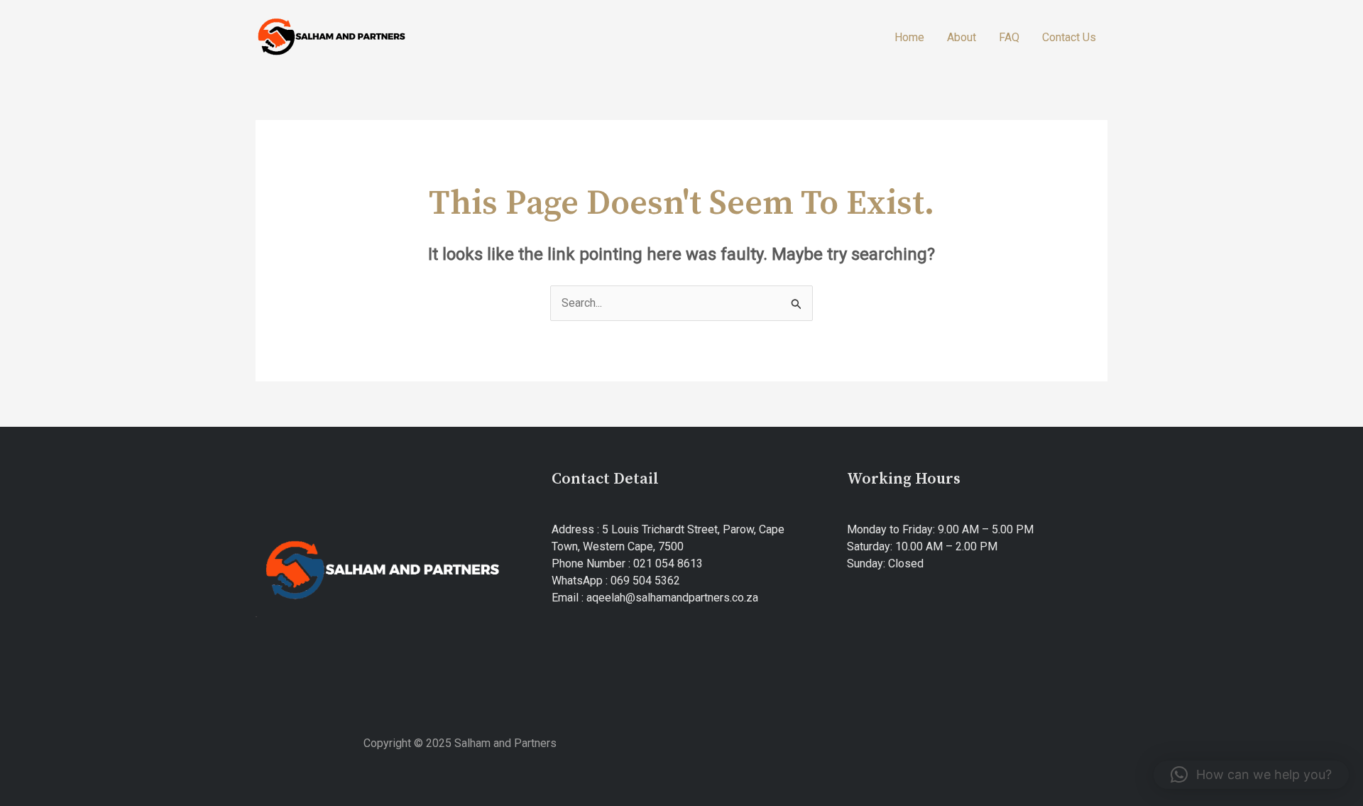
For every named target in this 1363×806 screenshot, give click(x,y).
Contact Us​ (1069, 37)
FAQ (1009, 37)
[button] (1251, 775)
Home (909, 37)
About (961, 37)
